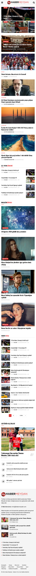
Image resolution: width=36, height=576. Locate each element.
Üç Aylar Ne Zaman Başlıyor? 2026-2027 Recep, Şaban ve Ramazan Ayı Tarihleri (17, 129)
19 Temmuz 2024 (14, 522)
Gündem (6, 41)
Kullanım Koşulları (13, 569)
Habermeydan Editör (11, 49)
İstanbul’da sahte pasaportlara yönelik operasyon (17, 463)
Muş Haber (11, 567)
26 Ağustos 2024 (14, 529)
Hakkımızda (23, 569)
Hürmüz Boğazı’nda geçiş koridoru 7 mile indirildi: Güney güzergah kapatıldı (16, 156)
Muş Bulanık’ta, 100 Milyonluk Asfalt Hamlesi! (21, 385)
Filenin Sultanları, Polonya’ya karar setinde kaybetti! (21, 378)
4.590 (21, 415)
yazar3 (6, 76)
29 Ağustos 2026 (13, 172)
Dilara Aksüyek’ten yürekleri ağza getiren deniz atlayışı (16, 263)
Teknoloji (3, 569)
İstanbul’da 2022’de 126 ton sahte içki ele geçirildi (17, 474)
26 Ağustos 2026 (20, 104)
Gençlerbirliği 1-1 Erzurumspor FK (12, 31)
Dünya (3, 153)
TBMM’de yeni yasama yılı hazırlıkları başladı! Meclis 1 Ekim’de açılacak (17, 45)
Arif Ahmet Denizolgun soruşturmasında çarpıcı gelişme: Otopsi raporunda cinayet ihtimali (17, 101)
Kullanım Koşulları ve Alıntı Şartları (10, 514)
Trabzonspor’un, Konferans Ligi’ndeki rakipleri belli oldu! (23, 401)
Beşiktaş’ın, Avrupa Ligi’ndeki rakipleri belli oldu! (22, 408)
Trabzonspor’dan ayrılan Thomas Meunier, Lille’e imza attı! (12, 454)
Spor (5, 8)
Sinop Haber (20, 567)
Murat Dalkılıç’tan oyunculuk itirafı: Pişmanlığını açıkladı (16, 296)
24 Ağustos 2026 (21, 49)
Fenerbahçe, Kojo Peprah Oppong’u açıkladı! (11, 185)
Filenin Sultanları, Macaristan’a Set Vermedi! (13, 74)
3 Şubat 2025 (13, 537)
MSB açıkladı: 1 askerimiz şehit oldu (14, 480)
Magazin (5, 228)
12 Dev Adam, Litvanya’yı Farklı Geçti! (12, 17)
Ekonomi (17, 565)
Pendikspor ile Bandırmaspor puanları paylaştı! (12, 193)
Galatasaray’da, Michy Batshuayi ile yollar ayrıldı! (17, 469)
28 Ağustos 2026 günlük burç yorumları (13, 232)
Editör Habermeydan (9, 104)
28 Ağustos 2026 (13, 195)
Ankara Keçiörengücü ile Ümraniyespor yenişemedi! (20, 371)
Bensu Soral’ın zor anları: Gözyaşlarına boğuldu (16, 328)
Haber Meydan (8, 572)
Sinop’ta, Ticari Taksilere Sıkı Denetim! (20, 393)
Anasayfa (3, 565)
